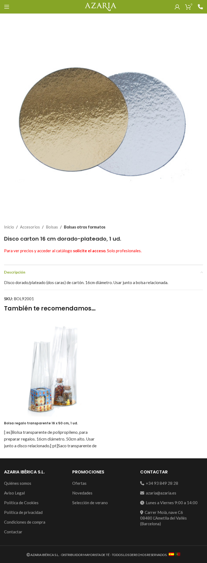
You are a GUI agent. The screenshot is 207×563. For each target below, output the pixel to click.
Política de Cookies (21, 502)
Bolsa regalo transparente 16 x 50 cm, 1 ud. (41, 423)
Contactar (13, 531)
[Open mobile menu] (6, 6)
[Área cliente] (177, 6)
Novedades (82, 492)
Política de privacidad (23, 512)
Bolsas (52, 226)
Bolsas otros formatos (84, 226)
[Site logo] (100, 6)
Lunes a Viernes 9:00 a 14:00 (171, 502)
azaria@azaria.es (160, 492)
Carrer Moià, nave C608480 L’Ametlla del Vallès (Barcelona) (163, 518)
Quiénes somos (17, 483)
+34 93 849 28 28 (161, 483)
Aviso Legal (14, 492)
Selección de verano (90, 502)
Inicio (9, 226)
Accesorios (30, 226)
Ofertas (79, 483)
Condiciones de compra (24, 522)
